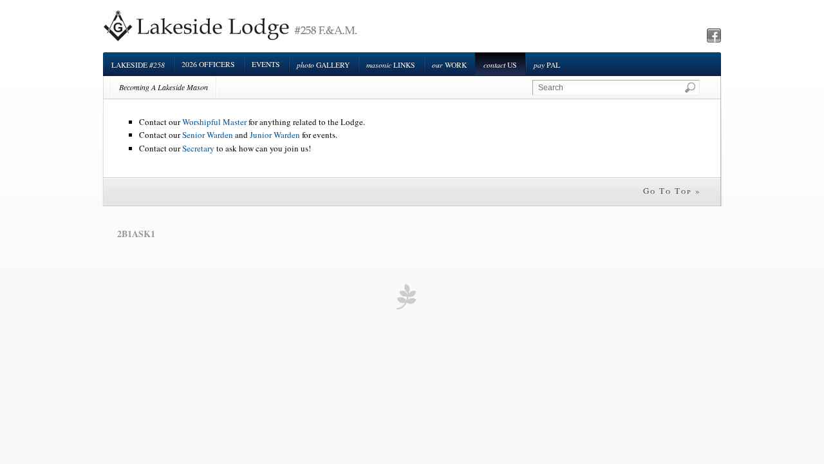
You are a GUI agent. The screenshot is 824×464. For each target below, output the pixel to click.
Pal (547, 64)
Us (500, 64)
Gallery (323, 64)
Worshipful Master (214, 122)
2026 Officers (208, 64)
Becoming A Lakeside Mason (163, 87)
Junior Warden (275, 134)
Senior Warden (207, 134)
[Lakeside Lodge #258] (232, 40)
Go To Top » (672, 191)
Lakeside (138, 64)
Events (266, 64)
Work (449, 64)
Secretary (198, 148)
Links (390, 64)
